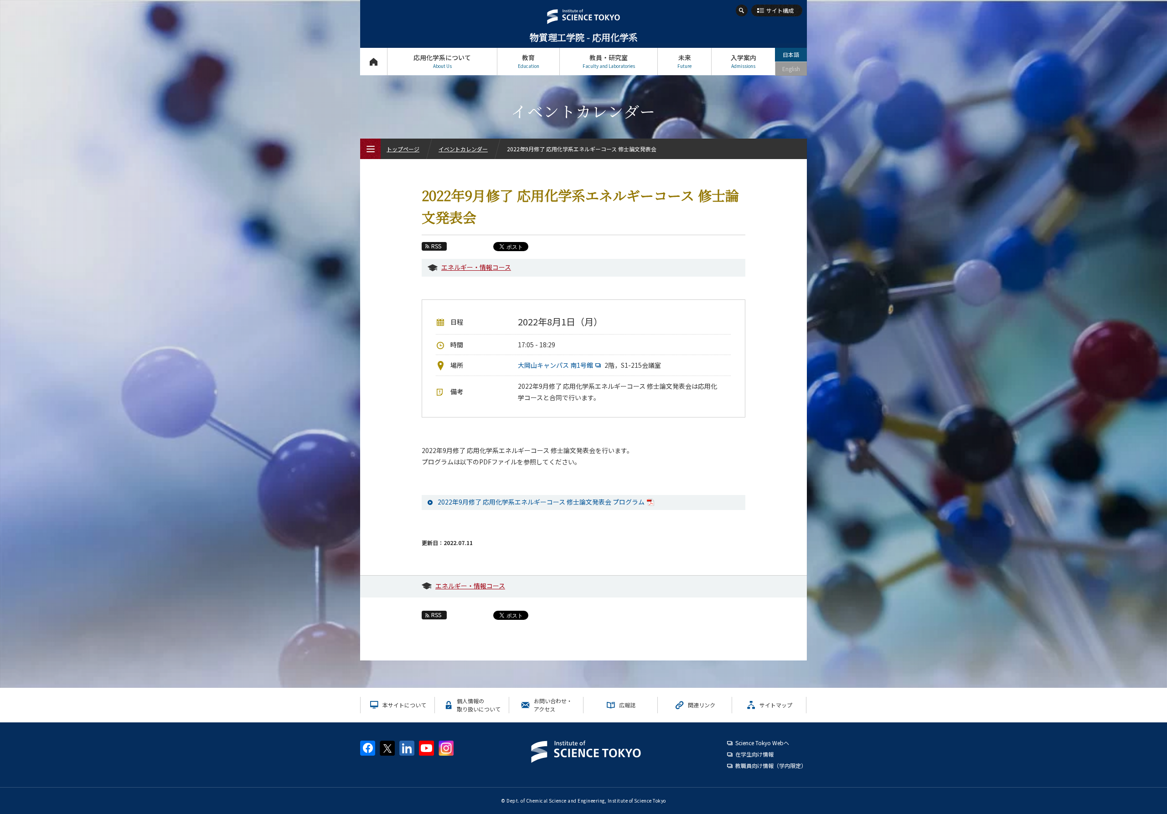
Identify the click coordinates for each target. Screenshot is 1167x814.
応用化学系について (442, 61)
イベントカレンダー (463, 149)
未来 (684, 61)
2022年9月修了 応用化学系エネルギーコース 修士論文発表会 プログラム (541, 501)
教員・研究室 (609, 61)
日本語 (791, 54)
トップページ (373, 61)
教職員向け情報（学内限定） (770, 765)
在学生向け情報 (754, 754)
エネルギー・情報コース (476, 267)
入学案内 (743, 61)
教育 (528, 61)
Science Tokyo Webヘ (762, 743)
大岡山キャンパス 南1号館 (555, 365)
